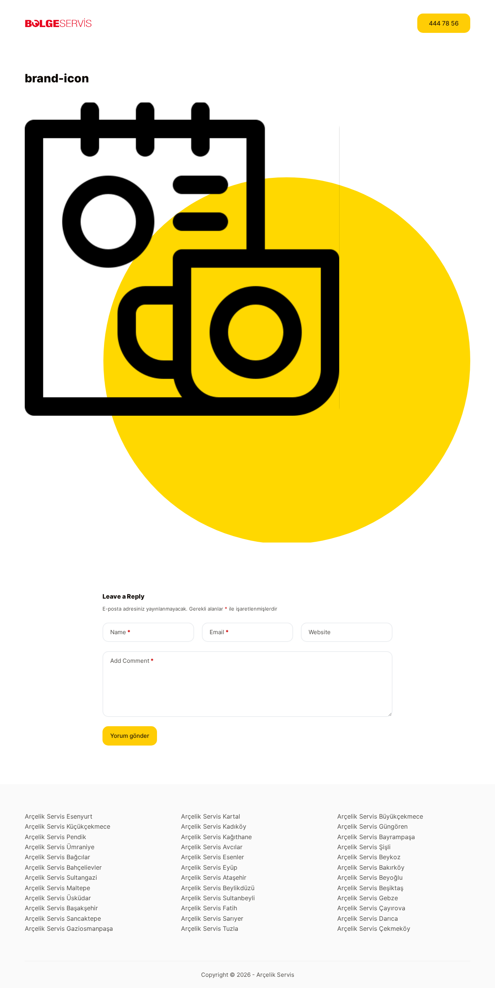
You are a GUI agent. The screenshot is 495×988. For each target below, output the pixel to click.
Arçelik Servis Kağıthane (216, 837)
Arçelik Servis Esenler (212, 857)
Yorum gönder (129, 735)
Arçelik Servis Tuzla (209, 928)
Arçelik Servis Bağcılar (57, 857)
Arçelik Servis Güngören (372, 826)
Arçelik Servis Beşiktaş (370, 888)
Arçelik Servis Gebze (367, 898)
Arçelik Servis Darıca (367, 918)
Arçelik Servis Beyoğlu (370, 877)
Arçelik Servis (275, 974)
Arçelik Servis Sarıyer (212, 918)
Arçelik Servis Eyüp (209, 867)
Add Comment (132, 660)
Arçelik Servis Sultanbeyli (218, 898)
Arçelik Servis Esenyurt (58, 816)
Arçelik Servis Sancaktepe (63, 918)
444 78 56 (444, 23)
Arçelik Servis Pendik (55, 837)
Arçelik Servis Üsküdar (58, 898)
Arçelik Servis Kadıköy (213, 826)
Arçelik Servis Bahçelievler (63, 867)
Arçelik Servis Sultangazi (61, 877)
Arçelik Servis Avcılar (211, 847)
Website (320, 632)
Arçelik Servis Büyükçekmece (380, 816)
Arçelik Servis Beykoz (369, 857)
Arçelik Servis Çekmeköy (373, 928)
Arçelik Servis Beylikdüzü (217, 888)
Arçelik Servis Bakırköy (371, 867)
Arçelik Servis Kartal (210, 816)
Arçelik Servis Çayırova (371, 908)
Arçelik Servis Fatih (209, 908)
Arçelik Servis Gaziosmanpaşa (69, 928)
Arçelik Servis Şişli (364, 847)
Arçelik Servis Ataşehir (213, 877)
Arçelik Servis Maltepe (57, 888)
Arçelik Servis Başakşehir (61, 908)
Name (120, 632)
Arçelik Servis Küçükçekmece (67, 826)
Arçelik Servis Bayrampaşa (376, 837)
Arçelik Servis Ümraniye (59, 847)
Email (219, 632)
